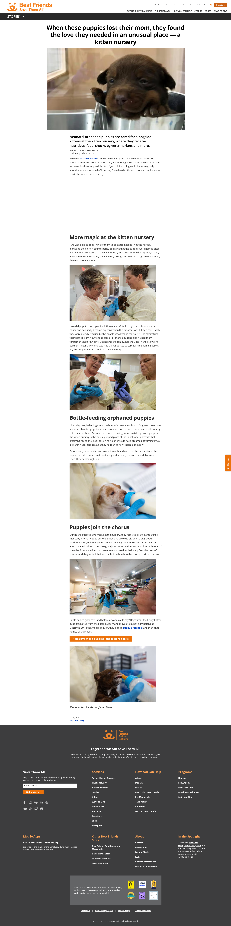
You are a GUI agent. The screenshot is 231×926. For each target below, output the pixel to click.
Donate (219, 5)
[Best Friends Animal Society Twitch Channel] (36, 809)
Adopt (208, 11)
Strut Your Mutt (100, 863)
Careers (139, 842)
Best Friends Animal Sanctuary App (40, 842)
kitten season (88, 158)
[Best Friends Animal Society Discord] (42, 809)
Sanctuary (79, 720)
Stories (198, 11)
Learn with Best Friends (147, 792)
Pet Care (96, 811)
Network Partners (101, 858)
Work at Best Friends (145, 811)
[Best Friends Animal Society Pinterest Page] (36, 802)
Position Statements (145, 861)
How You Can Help (182, 11)
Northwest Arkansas (188, 792)
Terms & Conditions (143, 911)
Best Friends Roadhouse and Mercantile (106, 847)
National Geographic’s (189, 844)
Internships (141, 847)
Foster (138, 787)
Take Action (141, 801)
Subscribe (31, 792)
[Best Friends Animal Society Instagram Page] (31, 802)
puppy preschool (133, 627)
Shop (192, 5)
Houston (182, 778)
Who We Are (158, 5)
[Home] (30, 7)
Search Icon (213, 5)
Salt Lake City (185, 797)
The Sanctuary (162, 11)
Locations (183, 5)
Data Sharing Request (104, 911)
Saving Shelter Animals (139, 11)
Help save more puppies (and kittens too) (100, 639)
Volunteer (140, 806)
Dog (72, 720)
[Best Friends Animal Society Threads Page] (47, 802)
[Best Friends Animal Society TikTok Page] (31, 809)
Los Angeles (184, 782)
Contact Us (85, 911)
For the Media (142, 852)
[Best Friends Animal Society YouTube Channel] (25, 809)
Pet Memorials (171, 5)
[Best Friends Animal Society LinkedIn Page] (42, 802)
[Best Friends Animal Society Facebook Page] (25, 802)
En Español (201, 5)
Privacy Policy (124, 911)
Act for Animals (100, 787)
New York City (185, 787)
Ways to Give (98, 801)
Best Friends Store (101, 853)
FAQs (137, 857)
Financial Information (146, 866)
